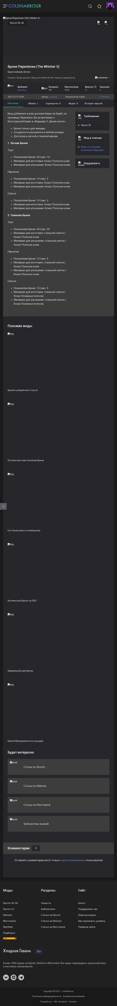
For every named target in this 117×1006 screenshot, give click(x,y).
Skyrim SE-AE (17, 22)
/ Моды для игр (23, 78)
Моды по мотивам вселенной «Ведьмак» (92, 148)
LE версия (104, 96)
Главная (11, 78)
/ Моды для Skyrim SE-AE (41, 78)
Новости (46, 902)
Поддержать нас (88, 908)
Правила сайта (86, 926)
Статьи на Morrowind (53, 926)
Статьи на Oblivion (51, 920)
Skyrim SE (86, 125)
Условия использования (74, 996)
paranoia (22, 89)
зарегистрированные (73, 860)
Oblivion (7, 914)
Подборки (9, 932)
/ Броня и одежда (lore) (64, 78)
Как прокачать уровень (91, 920)
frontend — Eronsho (67, 1001)
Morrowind (9, 920)
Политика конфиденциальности (46, 996)
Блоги (81, 902)
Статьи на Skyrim (50, 914)
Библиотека (48, 908)
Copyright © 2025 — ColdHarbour (58, 991)
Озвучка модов (87, 914)
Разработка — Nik (48, 1001)
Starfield (8, 926)
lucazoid (53, 96)
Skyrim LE (8, 908)
